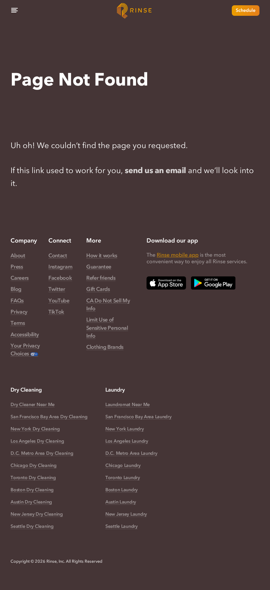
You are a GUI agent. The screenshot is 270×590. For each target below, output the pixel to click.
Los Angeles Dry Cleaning (37, 441)
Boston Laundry (121, 490)
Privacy (19, 311)
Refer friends (101, 277)
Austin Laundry (120, 502)
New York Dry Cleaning (35, 429)
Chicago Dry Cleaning (33, 465)
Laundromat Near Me (127, 404)
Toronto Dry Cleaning (33, 477)
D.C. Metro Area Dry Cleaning (42, 453)
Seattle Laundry (121, 526)
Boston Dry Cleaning (32, 490)
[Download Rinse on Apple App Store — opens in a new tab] (166, 283)
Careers (20, 277)
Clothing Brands (104, 347)
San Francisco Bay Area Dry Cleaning (49, 417)
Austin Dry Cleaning (31, 502)
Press (17, 266)
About (18, 255)
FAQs (17, 300)
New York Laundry (124, 429)
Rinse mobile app (178, 254)
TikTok (56, 311)
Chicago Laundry (123, 465)
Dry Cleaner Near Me (33, 404)
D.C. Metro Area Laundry (131, 453)
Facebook (60, 277)
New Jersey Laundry (126, 514)
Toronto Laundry (122, 477)
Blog (16, 289)
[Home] (135, 10)
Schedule (246, 10)
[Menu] (14, 10)
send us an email (155, 170)
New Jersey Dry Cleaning (37, 514)
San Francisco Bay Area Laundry (138, 417)
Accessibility (25, 334)
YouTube (58, 300)
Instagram (60, 266)
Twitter (56, 289)
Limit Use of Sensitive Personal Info (107, 327)
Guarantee (98, 266)
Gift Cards (98, 289)
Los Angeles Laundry (126, 441)
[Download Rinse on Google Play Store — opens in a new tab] (213, 283)
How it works (101, 255)
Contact (57, 255)
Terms (18, 323)
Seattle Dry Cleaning (32, 526)
